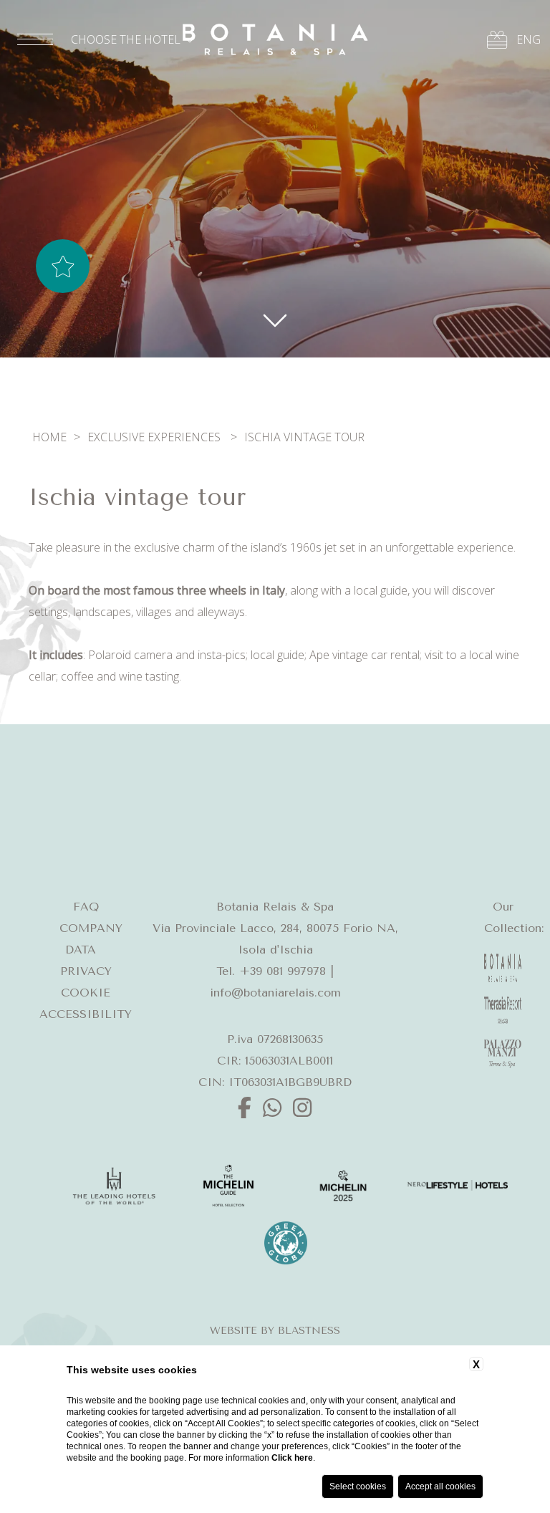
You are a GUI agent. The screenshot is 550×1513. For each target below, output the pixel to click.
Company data (90, 938)
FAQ (86, 906)
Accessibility (85, 1014)
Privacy (86, 971)
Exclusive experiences (154, 437)
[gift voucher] (497, 40)
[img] (275, 318)
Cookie (85, 992)
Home (49, 437)
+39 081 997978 (282, 971)
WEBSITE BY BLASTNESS (275, 1331)
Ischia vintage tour (304, 437)
